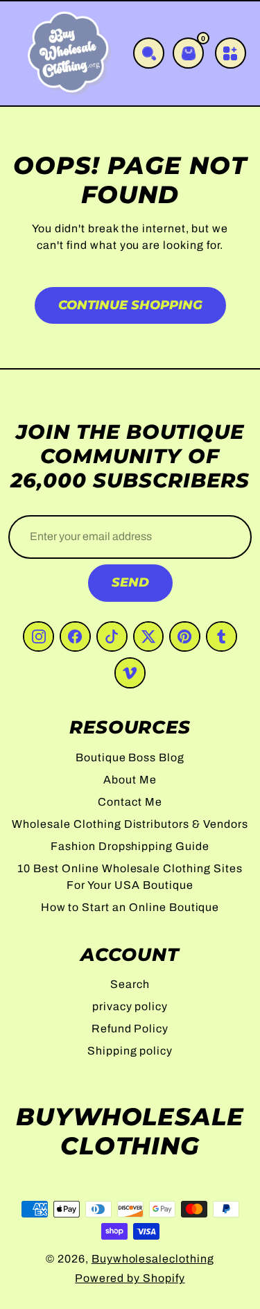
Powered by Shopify (129, 1278)
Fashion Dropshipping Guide (130, 846)
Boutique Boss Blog (130, 757)
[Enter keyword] (148, 53)
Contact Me (130, 802)
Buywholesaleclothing (153, 1259)
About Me (130, 780)
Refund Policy (130, 1028)
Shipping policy (130, 1051)
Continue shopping (130, 305)
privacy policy (130, 1006)
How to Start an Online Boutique (130, 907)
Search (130, 984)
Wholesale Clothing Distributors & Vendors (130, 824)
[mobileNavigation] (230, 53)
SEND (130, 582)
